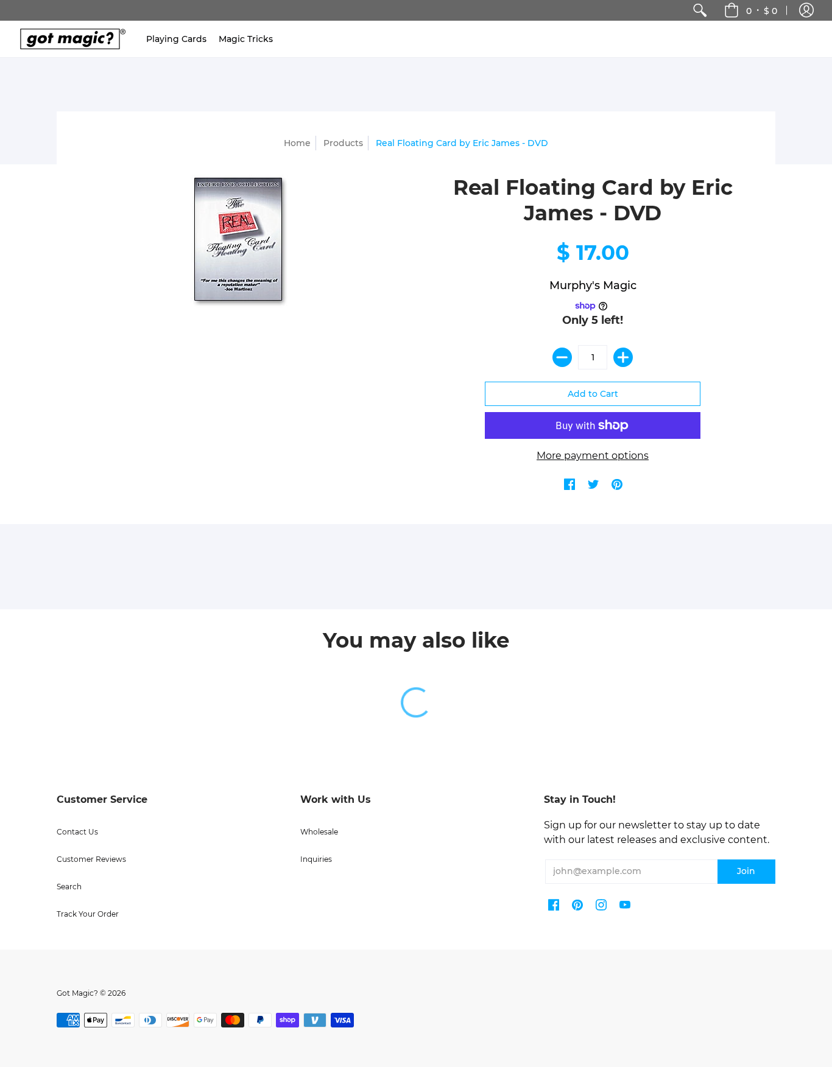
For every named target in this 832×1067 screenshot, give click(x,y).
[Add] (623, 357)
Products (343, 143)
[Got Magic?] (70, 39)
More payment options (593, 455)
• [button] (761, 10)
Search (69, 886)
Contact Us (77, 831)
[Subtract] (562, 357)
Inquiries (316, 859)
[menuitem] (699, 10)
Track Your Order (88, 913)
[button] (806, 10)
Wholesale (319, 831)
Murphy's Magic (592, 285)
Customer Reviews (91, 859)
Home (297, 143)
